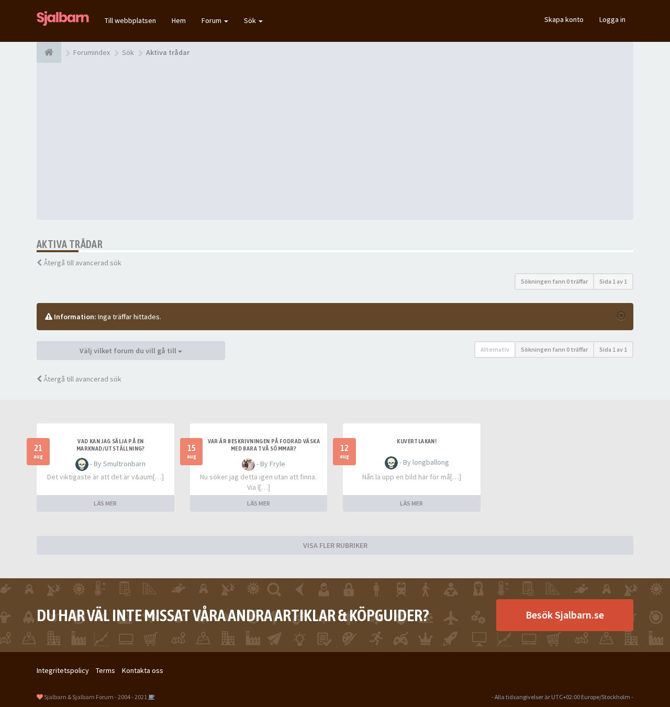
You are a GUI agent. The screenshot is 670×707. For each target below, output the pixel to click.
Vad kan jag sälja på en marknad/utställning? (110, 444)
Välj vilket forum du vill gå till (129, 350)
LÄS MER (105, 503)
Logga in (612, 19)
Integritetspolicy (63, 670)
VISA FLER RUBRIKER (335, 545)
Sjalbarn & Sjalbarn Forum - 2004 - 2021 (95, 697)
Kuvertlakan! (417, 441)
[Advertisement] (335, 141)
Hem (179, 20)
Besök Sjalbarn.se (565, 614)
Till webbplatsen (130, 20)
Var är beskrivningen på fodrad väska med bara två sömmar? (264, 444)
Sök (251, 20)
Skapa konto (564, 19)
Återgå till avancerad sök (82, 262)
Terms (105, 670)
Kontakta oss (142, 670)
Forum (212, 20)
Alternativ (495, 349)
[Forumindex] (49, 52)
